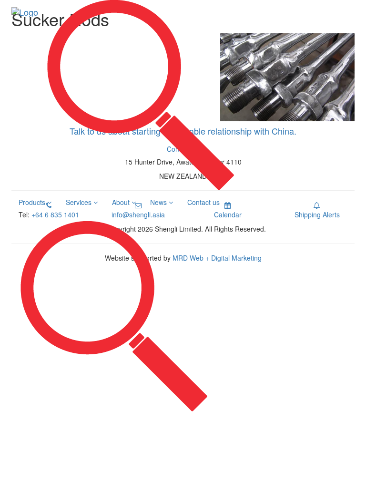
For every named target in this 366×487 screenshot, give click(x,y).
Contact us (203, 202)
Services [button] (79, 202)
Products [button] (33, 202)
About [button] (122, 202)
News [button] (159, 202)
